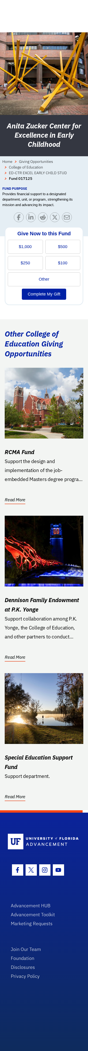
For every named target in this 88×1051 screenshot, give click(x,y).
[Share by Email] (68, 218)
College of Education (26, 167)
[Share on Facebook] (20, 218)
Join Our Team (26, 949)
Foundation (22, 958)
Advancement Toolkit (33, 914)
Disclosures (23, 967)
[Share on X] (56, 218)
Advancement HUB (30, 905)
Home (7, 161)
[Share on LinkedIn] (32, 218)
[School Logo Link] (41, 841)
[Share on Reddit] (44, 218)
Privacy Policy (25, 976)
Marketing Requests (32, 923)
